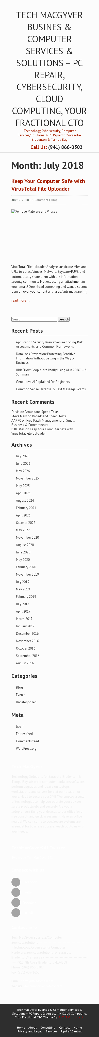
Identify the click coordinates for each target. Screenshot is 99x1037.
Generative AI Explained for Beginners (43, 382)
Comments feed (27, 741)
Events (20, 695)
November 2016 (27, 641)
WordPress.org (26, 748)
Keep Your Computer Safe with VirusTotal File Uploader (42, 431)
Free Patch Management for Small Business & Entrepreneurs (43, 422)
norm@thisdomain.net (37, 981)
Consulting (47, 1027)
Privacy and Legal (30, 1031)
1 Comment (40, 200)
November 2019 (27, 574)
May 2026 (23, 471)
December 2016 (27, 633)
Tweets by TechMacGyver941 (32, 857)
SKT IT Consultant (71, 1017)
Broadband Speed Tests (42, 412)
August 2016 (25, 663)
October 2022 (25, 523)
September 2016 (27, 656)
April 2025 (23, 493)
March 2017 (24, 619)
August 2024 (25, 500)
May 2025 (23, 486)
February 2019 (26, 596)
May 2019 (23, 589)
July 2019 (22, 582)
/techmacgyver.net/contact (43, 986)
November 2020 (27, 537)
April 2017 (23, 611)
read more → (20, 300)
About (32, 1027)
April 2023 (23, 515)
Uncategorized (26, 702)
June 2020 (23, 552)
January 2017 (25, 626)
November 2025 (27, 478)
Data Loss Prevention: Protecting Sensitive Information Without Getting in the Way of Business (45, 358)
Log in (20, 726)
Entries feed (24, 734)
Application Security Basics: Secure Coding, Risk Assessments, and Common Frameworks (49, 344)
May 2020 (23, 560)
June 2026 (23, 463)
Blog (54, 200)
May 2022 (23, 530)
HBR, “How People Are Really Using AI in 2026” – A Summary (51, 372)
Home (21, 1027)
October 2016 (25, 648)
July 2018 (22, 604)
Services (51, 1031)
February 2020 (26, 567)
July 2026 (22, 456)
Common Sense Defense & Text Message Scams (51, 389)
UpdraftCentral (71, 1031)
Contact (64, 1027)
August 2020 (25, 545)
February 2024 (26, 508)
